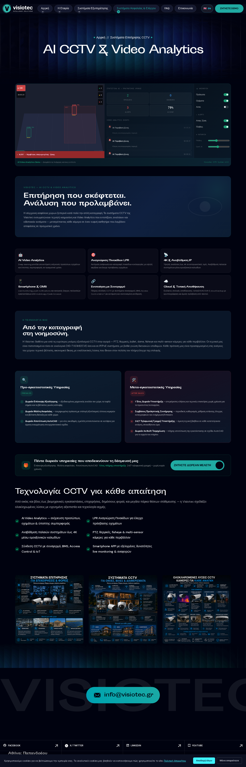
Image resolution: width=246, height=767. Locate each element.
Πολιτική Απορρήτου (175, 760)
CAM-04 (46, 154)
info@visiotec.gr (128, 695)
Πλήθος (199, 140)
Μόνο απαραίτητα (229, 760)
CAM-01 (20, 154)
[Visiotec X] (92, 745)
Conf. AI (199, 147)
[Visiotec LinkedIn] (153, 745)
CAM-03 (37, 154)
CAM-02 (28, 154)
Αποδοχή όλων (204, 760)
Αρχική (100, 37)
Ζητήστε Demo (229, 8)
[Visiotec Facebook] (30, 745)
